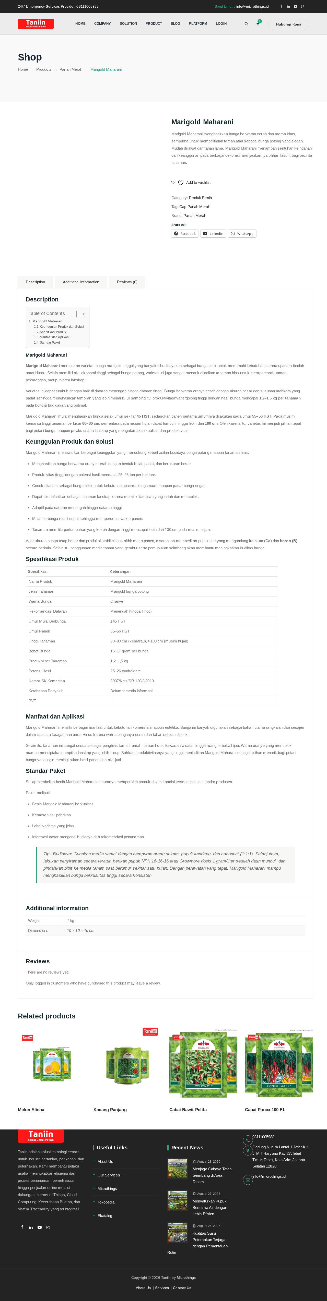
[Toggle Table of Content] (78, 314)
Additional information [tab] (81, 282)
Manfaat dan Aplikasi (54, 337)
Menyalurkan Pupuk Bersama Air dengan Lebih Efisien (210, 1207)
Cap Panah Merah (194, 206)
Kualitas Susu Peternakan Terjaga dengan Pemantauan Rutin (197, 1243)
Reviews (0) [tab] (127, 282)
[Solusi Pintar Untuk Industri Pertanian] (36, 23)
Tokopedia (106, 1202)
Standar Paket (50, 342)
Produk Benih (200, 198)
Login (221, 24)
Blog (175, 24)
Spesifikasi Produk (53, 332)
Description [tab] (35, 282)
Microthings (107, 1188)
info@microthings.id (269, 1176)
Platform (198, 24)
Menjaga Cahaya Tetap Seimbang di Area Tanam (212, 1175)
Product (154, 24)
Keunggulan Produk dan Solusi (62, 327)
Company (102, 24)
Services (162, 1288)
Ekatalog (105, 1215)
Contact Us (182, 1288)
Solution (128, 24)
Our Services (109, 1175)
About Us (105, 1161)
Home (80, 24)
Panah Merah (194, 215)
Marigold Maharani (47, 321)
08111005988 (263, 1137)
